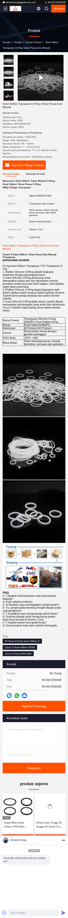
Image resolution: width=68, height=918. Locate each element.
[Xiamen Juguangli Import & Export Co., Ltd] (16, 9)
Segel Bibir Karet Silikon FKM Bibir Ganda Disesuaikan (15, 825)
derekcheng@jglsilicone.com (21, 2)
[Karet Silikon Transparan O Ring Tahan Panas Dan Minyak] (41, 78)
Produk (18, 42)
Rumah (6, 42)
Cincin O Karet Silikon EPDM (20, 647)
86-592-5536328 (56, 2)
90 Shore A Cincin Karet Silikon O (22, 641)
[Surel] (24, 695)
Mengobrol (59, 8)
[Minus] (63, 840)
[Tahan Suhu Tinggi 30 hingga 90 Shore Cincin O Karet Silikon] (50, 806)
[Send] (63, 912)
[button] (9, 99)
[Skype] (9, 695)
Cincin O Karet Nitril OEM (18, 653)
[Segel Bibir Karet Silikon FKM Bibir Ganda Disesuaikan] (18, 806)
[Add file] (4, 912)
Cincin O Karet (33, 42)
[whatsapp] (17, 695)
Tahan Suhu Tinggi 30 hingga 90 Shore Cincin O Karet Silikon (50, 825)
